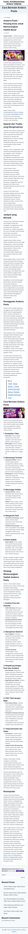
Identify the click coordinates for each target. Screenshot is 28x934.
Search (4, 875)
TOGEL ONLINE (6, 17)
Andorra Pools (7, 221)
